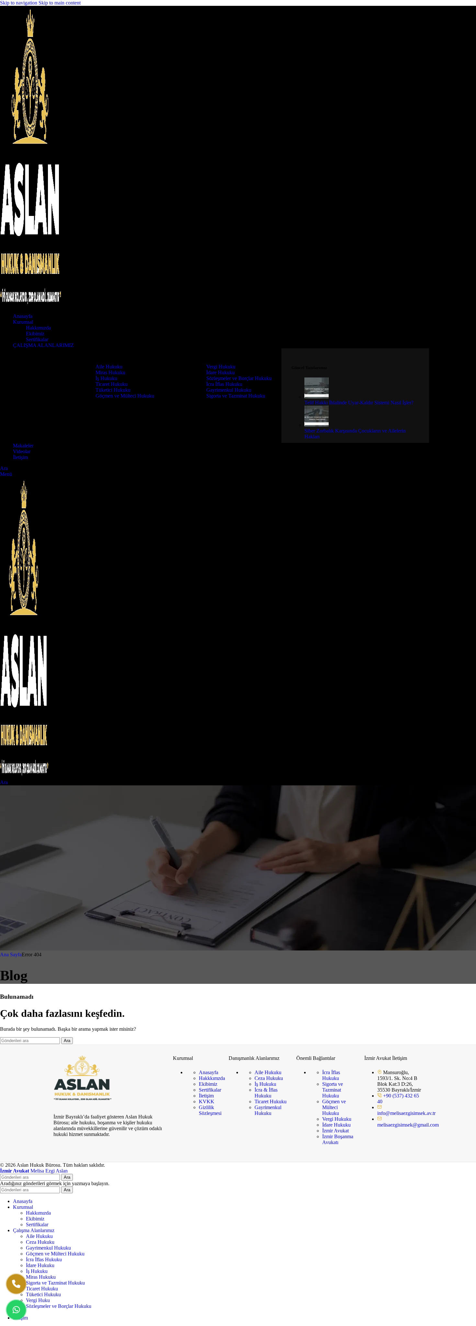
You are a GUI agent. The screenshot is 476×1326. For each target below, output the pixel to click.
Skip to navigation (19, 3)
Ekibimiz (35, 333)
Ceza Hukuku (269, 1078)
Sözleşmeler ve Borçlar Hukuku (239, 378)
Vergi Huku (38, 1300)
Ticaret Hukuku (112, 384)
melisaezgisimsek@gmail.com (408, 1125)
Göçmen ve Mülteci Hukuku (125, 396)
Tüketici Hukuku (113, 390)
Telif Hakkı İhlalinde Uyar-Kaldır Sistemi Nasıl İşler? (359, 402)
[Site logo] (31, 305)
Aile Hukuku (109, 366)
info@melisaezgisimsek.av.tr (406, 1113)
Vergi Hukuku (220, 366)
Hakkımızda (38, 328)
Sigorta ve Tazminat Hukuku (235, 396)
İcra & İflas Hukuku (266, 1092)
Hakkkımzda (212, 1078)
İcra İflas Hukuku (224, 384)
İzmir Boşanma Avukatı (337, 1139)
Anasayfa (208, 1072)
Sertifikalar (37, 339)
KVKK (206, 1101)
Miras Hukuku (110, 372)
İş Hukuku (106, 378)
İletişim (206, 1095)
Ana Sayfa (11, 954)
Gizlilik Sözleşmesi (210, 1110)
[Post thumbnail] (316, 396)
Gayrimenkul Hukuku (228, 390)
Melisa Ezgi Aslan (34, 1171)
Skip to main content (60, 3)
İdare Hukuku (220, 372)
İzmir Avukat (335, 1130)
